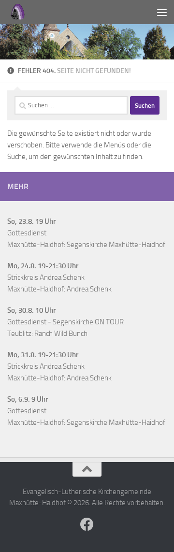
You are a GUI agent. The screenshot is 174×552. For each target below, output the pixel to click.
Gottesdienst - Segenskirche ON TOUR (65, 322)
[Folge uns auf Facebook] (87, 524)
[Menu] (162, 12)
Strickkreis (22, 277)
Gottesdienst (26, 233)
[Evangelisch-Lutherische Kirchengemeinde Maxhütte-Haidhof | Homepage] (18, 12)
